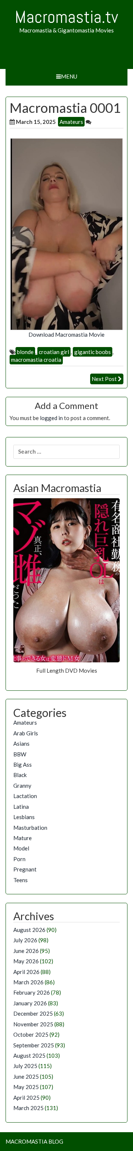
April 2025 (26, 1097)
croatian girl (54, 352)
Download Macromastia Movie (66, 334)
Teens (20, 880)
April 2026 (26, 971)
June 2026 (26, 950)
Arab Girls (25, 733)
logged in (51, 418)
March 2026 (28, 982)
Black (20, 775)
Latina (21, 806)
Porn (19, 859)
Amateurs (71, 121)
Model (21, 848)
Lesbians (24, 817)
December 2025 (33, 1013)
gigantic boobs (92, 352)
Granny (22, 785)
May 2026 (26, 961)
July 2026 (25, 940)
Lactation (25, 796)
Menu (69, 76)
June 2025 (26, 1076)
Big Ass (22, 764)
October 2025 (30, 1034)
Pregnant (25, 869)
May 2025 (26, 1087)
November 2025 (33, 1024)
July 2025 (25, 1065)
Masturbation (30, 827)
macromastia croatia (36, 359)
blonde (25, 352)
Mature (22, 838)
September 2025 (33, 1045)
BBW (19, 754)
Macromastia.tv (66, 17)
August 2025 (29, 1055)
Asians (21, 743)
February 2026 (31, 992)
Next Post (104, 378)
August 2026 (29, 929)
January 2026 (30, 1003)
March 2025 (28, 1108)
